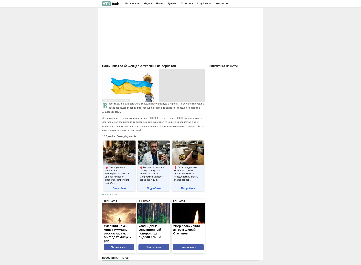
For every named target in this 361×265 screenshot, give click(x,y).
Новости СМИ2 (110, 194)
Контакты (222, 3)
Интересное (132, 3)
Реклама (140, 12)
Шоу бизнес (204, 3)
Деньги (172, 3)
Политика (187, 3)
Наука (159, 3)
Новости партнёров (115, 257)
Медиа (148, 3)
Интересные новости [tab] (223, 66)
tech (111, 4)
